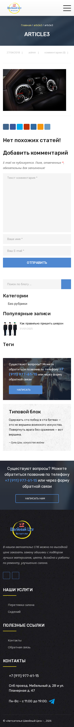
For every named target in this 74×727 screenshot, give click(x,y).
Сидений (14, 612)
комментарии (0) (55, 52)
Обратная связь (19, 647)
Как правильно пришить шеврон (41, 323)
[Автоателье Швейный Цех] (14, 8)
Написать (24, 389)
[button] (66, 284)
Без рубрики (17, 304)
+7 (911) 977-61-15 (21, 480)
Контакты (15, 640)
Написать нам (35, 498)
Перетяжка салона (21, 605)
